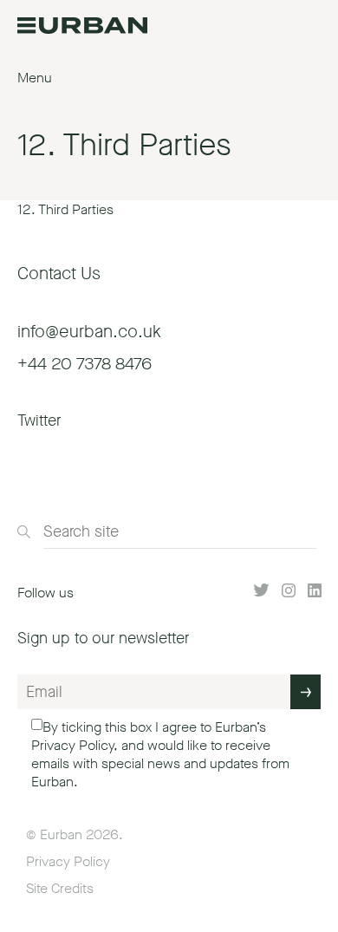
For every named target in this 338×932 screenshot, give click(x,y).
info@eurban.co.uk (89, 331)
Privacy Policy (72, 745)
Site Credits (60, 888)
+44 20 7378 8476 (84, 363)
